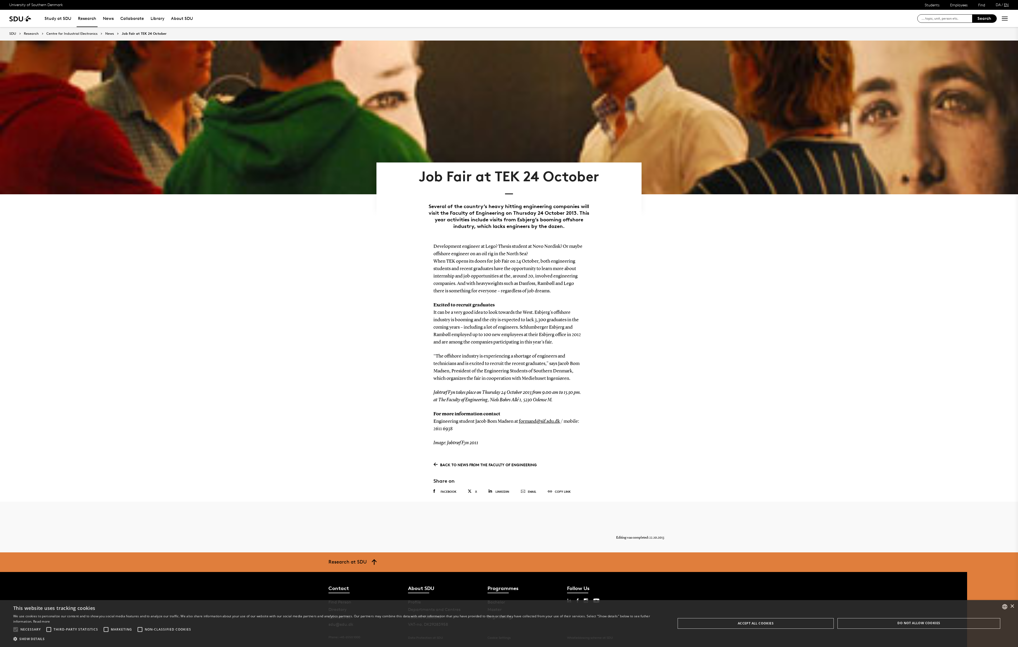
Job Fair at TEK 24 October (144, 34)
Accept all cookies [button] (756, 623)
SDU (12, 33)
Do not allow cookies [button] (918, 623)
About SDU (182, 18)
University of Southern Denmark (36, 4)
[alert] (509, 623)
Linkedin (502, 492)
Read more (41, 621)
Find (981, 5)
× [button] (1012, 606)
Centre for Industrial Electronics (72, 34)
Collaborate (132, 18)
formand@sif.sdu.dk (539, 421)
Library (157, 18)
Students (932, 5)
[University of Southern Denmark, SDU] (20, 18)
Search (984, 18)
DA (998, 4)
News (108, 18)
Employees (959, 5)
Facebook (449, 492)
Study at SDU (58, 18)
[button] (15, 629)
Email (532, 492)
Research (87, 18)
